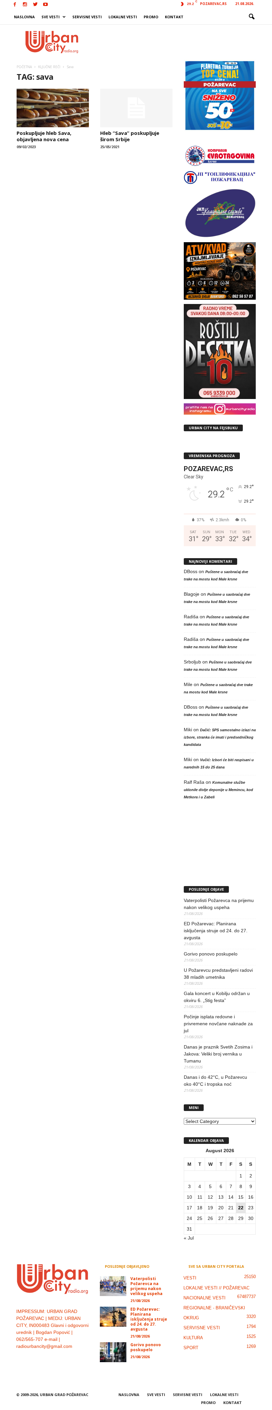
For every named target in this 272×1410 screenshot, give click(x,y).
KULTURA (193, 1337)
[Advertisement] (177, 42)
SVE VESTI (50, 16)
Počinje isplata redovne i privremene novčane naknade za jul (218, 1023)
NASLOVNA (24, 16)
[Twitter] (35, 5)
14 (231, 1197)
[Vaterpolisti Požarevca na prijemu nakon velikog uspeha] (113, 1286)
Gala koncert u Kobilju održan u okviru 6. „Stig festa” (217, 997)
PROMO (151, 16)
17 (189, 1207)
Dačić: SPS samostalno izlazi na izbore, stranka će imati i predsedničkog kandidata (220, 737)
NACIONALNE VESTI (204, 1297)
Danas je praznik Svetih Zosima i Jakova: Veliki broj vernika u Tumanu (218, 1053)
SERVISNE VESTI (87, 16)
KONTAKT (174, 16)
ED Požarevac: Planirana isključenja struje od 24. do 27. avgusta (215, 930)
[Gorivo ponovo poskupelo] (113, 1352)
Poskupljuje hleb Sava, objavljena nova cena (44, 136)
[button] (251, 17)
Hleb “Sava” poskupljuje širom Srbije (129, 136)
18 (199, 1207)
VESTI (189, 1277)
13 (221, 1197)
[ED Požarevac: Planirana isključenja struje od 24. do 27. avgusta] (113, 1317)
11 (199, 1197)
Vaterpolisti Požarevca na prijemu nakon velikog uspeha (219, 904)
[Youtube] (45, 5)
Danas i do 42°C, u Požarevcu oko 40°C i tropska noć (215, 1080)
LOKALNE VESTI (122, 16)
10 (189, 1197)
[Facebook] (15, 5)
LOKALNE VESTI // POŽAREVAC (216, 1287)
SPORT (190, 1347)
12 (210, 1197)
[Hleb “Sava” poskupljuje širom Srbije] (136, 108)
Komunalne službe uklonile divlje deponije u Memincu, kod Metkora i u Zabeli (218, 789)
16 (250, 1197)
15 (240, 1197)
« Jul (189, 1238)
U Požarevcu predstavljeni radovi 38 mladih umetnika (218, 973)
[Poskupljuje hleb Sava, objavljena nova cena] (53, 108)
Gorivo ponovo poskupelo (211, 954)
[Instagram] (25, 5)
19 (210, 1207)
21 (231, 1207)
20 (221, 1207)
